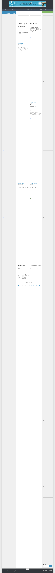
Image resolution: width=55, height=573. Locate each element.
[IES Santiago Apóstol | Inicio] (27, 4)
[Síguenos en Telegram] (14, 13)
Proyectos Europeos (34, 9)
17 (28, 285)
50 (39, 285)
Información (7, 9)
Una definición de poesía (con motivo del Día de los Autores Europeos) (23, 25)
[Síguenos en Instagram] (7, 13)
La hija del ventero (33, 23)
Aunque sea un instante (22, 45)
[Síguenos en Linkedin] (9, 13)
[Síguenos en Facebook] (6, 13)
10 (23, 285)
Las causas (32, 185)
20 (33, 285)
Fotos (49, 9)
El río (19, 185)
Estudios (20, 9)
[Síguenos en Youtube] (8, 13)
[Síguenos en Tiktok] (13, 13)
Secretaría (11, 9)
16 (26, 285)
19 (31, 285)
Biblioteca (24, 9)
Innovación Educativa (41, 9)
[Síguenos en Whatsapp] (12, 13)
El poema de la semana (21, 43)
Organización (16, 9)
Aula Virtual (28, 9)
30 (36, 285)
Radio (46, 9)
